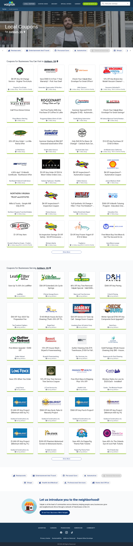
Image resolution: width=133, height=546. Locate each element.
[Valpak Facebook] (61, 532)
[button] (66, 3)
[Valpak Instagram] (66, 532)
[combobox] (115, 4)
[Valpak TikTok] (72, 532)
